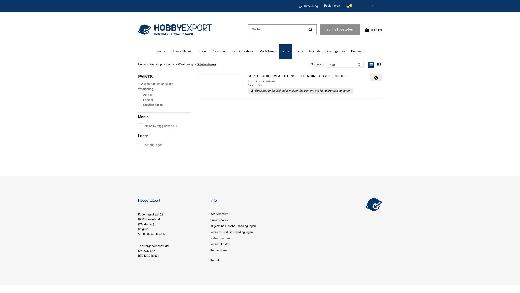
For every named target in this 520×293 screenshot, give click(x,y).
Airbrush (314, 51)
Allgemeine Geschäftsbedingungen (233, 226)
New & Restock (242, 51)
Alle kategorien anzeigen (157, 84)
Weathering (185, 64)
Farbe (285, 51)
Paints (170, 64)
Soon (202, 51)
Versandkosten (220, 244)
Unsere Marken (182, 51)
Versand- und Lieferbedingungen (231, 232)
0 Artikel (376, 30)
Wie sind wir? (219, 214)
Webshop (156, 64)
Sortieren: (317, 64)
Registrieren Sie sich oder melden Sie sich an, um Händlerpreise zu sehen (302, 91)
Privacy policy (219, 220)
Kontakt (215, 260)
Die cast (357, 51)
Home (161, 51)
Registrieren (332, 6)
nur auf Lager (153, 145)
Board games (335, 51)
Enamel (148, 100)
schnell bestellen (340, 29)
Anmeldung (310, 6)
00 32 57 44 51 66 (155, 234)
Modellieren (268, 51)
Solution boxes (206, 64)
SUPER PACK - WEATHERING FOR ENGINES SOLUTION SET (297, 76)
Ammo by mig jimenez (160, 126)
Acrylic (147, 95)
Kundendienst (219, 250)
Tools (299, 51)
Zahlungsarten (220, 238)
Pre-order (218, 51)
